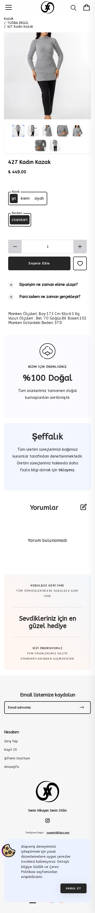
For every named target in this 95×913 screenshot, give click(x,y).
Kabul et (73, 888)
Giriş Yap (11, 741)
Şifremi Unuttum (17, 758)
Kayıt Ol (10, 750)
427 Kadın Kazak (20, 26)
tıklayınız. (66, 470)
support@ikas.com (57, 832)
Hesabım (11, 732)
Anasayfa (11, 767)
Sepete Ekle (39, 263)
